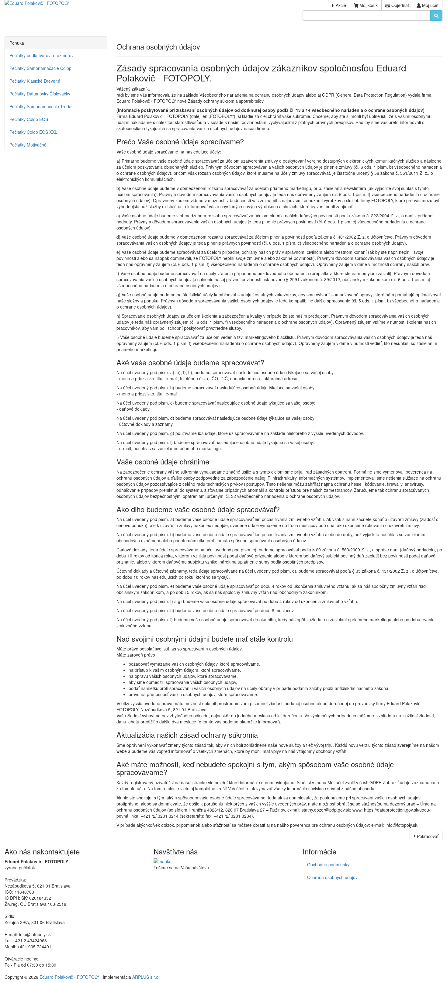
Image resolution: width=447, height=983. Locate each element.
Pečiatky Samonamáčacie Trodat (41, 106)
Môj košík (368, 5)
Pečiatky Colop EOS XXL (33, 132)
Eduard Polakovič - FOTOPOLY (69, 977)
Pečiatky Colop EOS (28, 119)
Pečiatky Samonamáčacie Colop (40, 68)
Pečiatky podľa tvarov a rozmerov (41, 55)
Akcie (340, 5)
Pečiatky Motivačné (28, 145)
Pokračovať (427, 836)
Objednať (399, 5)
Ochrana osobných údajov (332, 877)
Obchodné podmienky (328, 864)
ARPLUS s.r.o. (146, 977)
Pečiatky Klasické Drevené (34, 81)
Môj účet (429, 5)
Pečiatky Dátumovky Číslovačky (39, 94)
